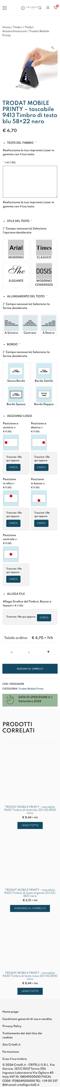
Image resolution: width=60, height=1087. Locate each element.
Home (6, 27)
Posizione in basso (38, 483)
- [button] (12, 652)
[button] (52, 48)
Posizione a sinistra (10, 427)
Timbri (17, 27)
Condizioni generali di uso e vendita (27, 1019)
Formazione (10, 1051)
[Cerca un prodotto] (40, 8)
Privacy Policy (11, 1026)
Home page (10, 1011)
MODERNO (16, 257)
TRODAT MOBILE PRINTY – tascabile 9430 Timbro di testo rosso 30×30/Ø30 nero (30, 976)
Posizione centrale (10, 539)
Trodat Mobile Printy (31, 689)
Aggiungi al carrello (30, 668)
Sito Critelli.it (11, 1044)
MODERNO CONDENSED (44, 283)
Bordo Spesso (16, 404)
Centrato (30, 332)
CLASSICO (44, 257)
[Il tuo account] (48, 8)
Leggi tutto (30, 825)
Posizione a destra (38, 427)
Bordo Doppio (44, 404)
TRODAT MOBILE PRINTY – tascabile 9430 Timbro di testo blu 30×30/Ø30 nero (30, 810)
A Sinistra (11, 332)
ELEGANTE (16, 281)
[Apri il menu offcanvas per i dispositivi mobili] (4, 8)
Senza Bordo (16, 381)
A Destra (49, 332)
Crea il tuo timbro (14, 1059)
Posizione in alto (9, 483)
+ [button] (48, 652)
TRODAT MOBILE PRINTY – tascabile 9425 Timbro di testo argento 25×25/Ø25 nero (30, 893)
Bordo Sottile (44, 381)
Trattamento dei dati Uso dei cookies (22, 1035)
